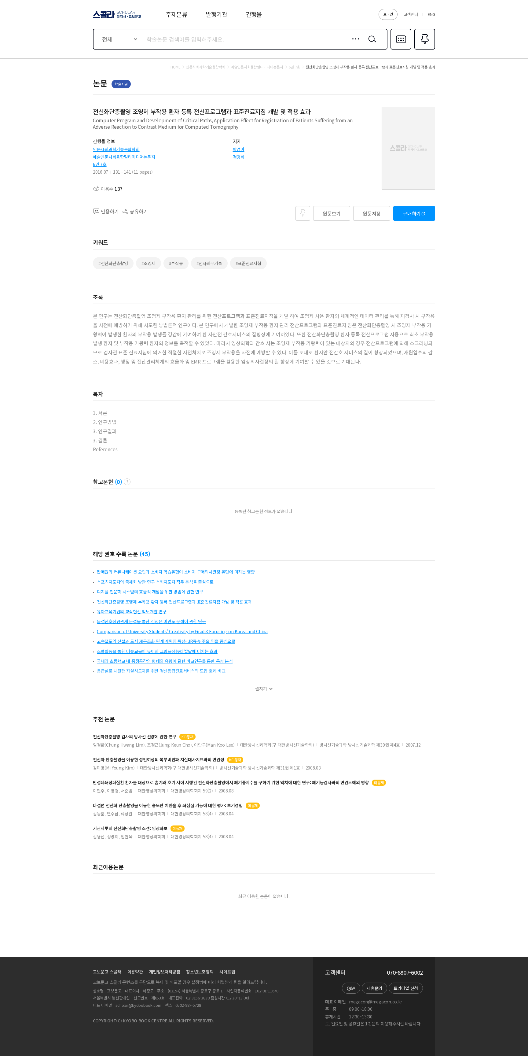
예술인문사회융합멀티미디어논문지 (124, 157)
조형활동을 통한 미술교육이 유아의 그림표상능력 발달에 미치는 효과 (157, 651)
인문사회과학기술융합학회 (116, 149)
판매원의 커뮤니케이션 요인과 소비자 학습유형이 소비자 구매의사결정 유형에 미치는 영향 (176, 572)
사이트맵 (227, 972)
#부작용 (176, 263)
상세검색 (354, 43)
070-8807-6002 (405, 972)
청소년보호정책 (199, 972)
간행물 (254, 14)
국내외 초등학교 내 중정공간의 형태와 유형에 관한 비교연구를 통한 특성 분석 (165, 661)
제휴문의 (374, 988)
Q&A (351, 988)
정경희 (238, 157)
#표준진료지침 (248, 263)
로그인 (388, 14)
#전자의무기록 (209, 263)
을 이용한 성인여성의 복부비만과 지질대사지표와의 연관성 (158, 759)
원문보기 (332, 213)
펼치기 (261, 688)
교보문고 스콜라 (107, 972)
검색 (371, 43)
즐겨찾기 (424, 49)
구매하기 (412, 213)
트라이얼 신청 (406, 988)
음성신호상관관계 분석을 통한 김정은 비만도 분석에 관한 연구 (151, 621)
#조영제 (148, 263)
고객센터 (411, 14)
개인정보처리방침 (164, 972)
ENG (431, 14)
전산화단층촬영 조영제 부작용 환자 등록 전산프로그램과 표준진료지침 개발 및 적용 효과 (174, 602)
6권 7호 (100, 164)
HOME (175, 67)
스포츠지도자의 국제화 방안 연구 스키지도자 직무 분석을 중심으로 (155, 582)
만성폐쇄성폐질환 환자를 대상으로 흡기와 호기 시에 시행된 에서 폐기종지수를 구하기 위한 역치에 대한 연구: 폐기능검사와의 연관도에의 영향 (231, 782)
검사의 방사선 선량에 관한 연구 (134, 737)
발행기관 (216, 14)
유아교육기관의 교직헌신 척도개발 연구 (131, 611)
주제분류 (176, 14)
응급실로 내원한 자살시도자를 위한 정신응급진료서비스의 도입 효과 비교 (161, 671)
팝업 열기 (127, 481)
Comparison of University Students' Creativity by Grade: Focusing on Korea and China (182, 631)
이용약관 (135, 972)
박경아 (238, 149)
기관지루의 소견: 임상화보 (130, 828)
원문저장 (372, 213)
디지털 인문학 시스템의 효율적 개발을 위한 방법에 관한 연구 (150, 592)
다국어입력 (401, 49)
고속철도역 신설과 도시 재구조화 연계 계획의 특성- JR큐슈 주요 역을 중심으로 (166, 641)
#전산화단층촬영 (113, 263)
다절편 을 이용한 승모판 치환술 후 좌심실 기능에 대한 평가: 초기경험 (168, 805)
